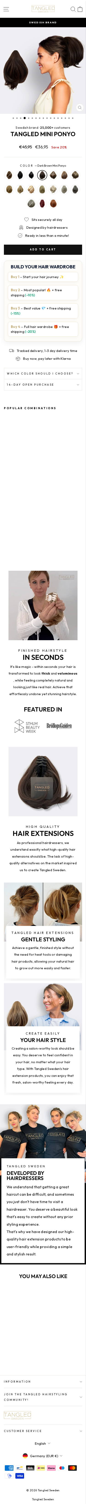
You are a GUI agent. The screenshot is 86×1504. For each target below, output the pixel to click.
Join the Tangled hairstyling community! (36, 1397)
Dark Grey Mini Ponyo (75, 189)
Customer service (23, 1431)
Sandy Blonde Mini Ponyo (9, 189)
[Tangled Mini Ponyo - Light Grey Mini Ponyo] (6, 540)
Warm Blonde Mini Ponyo (31, 189)
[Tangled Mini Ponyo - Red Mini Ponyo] (12, 540)
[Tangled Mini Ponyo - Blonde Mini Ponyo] (22, 536)
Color (43, 165)
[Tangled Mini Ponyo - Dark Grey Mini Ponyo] (38, 536)
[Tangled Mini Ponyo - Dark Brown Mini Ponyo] (22, 532)
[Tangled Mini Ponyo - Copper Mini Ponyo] (17, 540)
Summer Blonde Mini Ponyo (53, 189)
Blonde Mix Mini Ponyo (20, 189)
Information (17, 1381)
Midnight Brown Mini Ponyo (31, 175)
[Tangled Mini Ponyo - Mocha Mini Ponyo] (27, 532)
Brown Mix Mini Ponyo (64, 175)
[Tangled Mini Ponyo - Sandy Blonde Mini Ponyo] (6, 536)
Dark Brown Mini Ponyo (42, 175)
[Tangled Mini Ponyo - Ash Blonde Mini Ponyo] (38, 532)
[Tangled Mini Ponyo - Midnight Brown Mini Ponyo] (17, 532)
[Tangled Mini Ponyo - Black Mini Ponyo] (12, 532)
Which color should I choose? (40, 373)
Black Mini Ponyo (20, 175)
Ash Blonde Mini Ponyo (75, 175)
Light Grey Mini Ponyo (31, 203)
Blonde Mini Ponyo (42, 189)
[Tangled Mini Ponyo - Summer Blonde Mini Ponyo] (27, 536)
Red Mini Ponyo (42, 203)
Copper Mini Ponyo (53, 203)
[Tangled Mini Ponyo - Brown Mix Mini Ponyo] (33, 532)
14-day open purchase (30, 384)
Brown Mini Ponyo (9, 175)
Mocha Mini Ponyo (53, 175)
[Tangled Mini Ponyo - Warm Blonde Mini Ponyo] (17, 536)
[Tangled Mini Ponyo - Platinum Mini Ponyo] (33, 536)
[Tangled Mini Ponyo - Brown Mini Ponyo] (6, 532)
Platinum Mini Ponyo (64, 189)
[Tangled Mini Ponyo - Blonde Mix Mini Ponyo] (12, 536)
